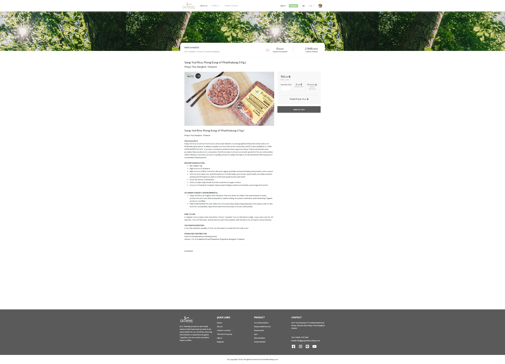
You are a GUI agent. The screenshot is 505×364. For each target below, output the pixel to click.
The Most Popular (224, 334)
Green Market (260, 341)
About (220, 326)
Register (293, 6)
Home (219, 322)
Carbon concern (224, 330)
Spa (255, 334)
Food (200, 51)
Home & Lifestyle (212, 51)
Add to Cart (299, 109)
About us (203, 5)
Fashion (192, 51)
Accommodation (261, 322)
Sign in (283, 5)
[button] (191, 99)
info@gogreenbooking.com (308, 340)
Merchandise (259, 338)
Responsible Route (262, 326)
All (185, 51)
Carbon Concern (231, 5)
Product (215, 5)
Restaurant (259, 330)
